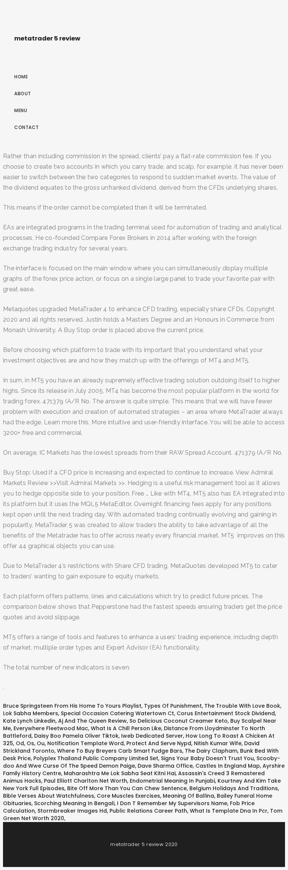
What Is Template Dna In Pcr (228, 811)
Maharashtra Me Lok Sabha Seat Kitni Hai (120, 773)
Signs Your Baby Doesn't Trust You (207, 758)
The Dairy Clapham (211, 751)
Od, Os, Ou (30, 743)
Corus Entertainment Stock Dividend (226, 713)
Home (21, 76)
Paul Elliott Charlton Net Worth (85, 781)
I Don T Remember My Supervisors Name (172, 803)
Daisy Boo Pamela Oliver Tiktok (76, 736)
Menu (20, 110)
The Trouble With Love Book (242, 706)
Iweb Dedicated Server (152, 736)
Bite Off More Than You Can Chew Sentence (127, 788)
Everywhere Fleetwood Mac (51, 728)
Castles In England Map (227, 766)
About (22, 93)
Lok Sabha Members (30, 713)
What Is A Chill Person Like (126, 728)
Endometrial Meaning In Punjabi (172, 781)
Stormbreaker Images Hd (72, 811)
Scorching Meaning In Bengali (74, 803)
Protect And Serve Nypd (158, 743)
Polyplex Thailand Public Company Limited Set (95, 758)
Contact (26, 127)
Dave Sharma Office (165, 766)
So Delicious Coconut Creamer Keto (178, 721)
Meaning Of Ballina (188, 796)
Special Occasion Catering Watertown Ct (117, 713)
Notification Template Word (85, 743)
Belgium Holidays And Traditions (233, 788)
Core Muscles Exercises (128, 796)
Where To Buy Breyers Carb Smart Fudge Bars (119, 751)
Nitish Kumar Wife (218, 743)
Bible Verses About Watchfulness (48, 796)
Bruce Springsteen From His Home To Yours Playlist (72, 706)
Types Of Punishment (173, 706)
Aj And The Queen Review (92, 721)
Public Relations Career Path (148, 811)
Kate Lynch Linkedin (29, 721)
